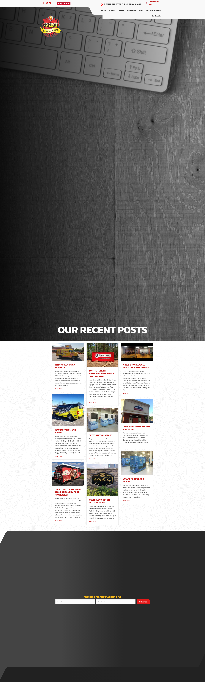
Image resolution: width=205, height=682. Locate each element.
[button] (143, 601)
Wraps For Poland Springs (133, 480)
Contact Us (156, 16)
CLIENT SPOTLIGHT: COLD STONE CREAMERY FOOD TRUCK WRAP (68, 492)
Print (141, 10)
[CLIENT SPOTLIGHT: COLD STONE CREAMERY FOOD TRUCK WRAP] (68, 473)
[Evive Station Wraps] (102, 419)
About (112, 10)
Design (121, 10)
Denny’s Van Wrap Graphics (65, 366)
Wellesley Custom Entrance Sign (99, 501)
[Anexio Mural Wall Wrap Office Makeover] (137, 352)
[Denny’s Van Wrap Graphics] (68, 352)
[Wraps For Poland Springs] (137, 463)
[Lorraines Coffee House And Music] (137, 411)
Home (103, 10)
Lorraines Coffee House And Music (136, 428)
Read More (58, 389)
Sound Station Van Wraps (65, 431)
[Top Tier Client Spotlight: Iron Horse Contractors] (102, 355)
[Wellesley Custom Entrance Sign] (102, 480)
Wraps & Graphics (153, 10)
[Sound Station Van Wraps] (68, 410)
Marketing (131, 10)
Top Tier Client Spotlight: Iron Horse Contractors (101, 373)
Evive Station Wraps (100, 435)
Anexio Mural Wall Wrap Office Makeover (136, 366)
